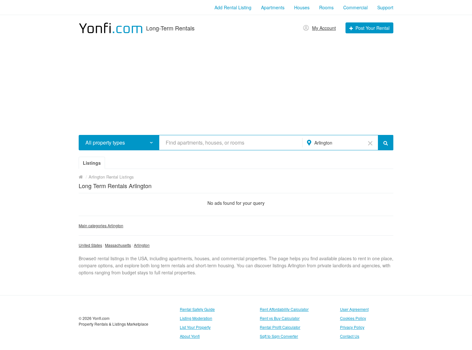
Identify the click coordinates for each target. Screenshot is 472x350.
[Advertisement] (236, 82)
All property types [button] (105, 142)
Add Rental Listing (232, 7)
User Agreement (354, 309)
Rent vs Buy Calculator (280, 318)
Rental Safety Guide (197, 309)
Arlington (142, 245)
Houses (302, 7)
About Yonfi (190, 336)
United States (90, 245)
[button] (151, 142)
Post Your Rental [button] (372, 28)
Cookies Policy (353, 318)
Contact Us (349, 336)
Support (385, 7)
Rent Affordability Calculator (284, 309)
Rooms (326, 7)
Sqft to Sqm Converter (279, 336)
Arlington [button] (323, 142)
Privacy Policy (352, 327)
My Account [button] (324, 28)
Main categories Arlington (101, 225)
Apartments (272, 7)
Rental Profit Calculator (280, 327)
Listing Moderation (196, 318)
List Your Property (195, 327)
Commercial (355, 7)
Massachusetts (118, 245)
